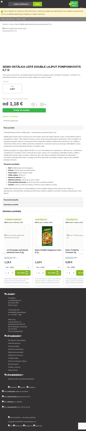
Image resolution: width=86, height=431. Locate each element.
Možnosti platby (13, 346)
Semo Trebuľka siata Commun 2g (74, 251)
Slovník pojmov (13, 364)
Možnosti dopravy (14, 343)
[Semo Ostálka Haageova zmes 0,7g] (48, 236)
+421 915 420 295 (13, 310)
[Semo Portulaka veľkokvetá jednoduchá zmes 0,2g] (17, 236)
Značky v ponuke (14, 367)
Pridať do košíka (22, 110)
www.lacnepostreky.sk (26, 379)
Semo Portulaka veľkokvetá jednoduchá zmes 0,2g (16, 251)
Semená (5, 24)
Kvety (12, 24)
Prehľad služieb (13, 358)
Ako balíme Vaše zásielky (16, 340)
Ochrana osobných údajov (17, 361)
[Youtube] (22, 387)
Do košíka (21, 273)
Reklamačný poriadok (15, 352)
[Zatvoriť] (2, 11)
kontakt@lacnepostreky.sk (17, 312)
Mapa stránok (13, 370)
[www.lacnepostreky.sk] (13, 387)
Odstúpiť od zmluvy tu (15, 355)
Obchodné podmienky (15, 349)
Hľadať (37, 4)
